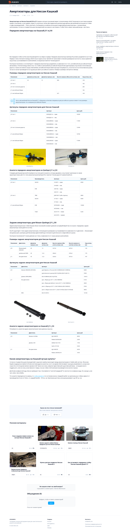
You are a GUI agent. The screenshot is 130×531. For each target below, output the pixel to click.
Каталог (49, 521)
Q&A (48, 525)
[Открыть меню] (112, 2)
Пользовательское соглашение (93, 526)
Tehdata (49, 528)
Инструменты (50, 523)
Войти (120, 2)
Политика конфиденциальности (93, 524)
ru (115, 2)
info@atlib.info (89, 521)
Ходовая (32, 5)
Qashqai (19, 5)
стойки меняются (39, 376)
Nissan (14, 5)
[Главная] (10, 5)
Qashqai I (26, 5)
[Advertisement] (51, 43)
